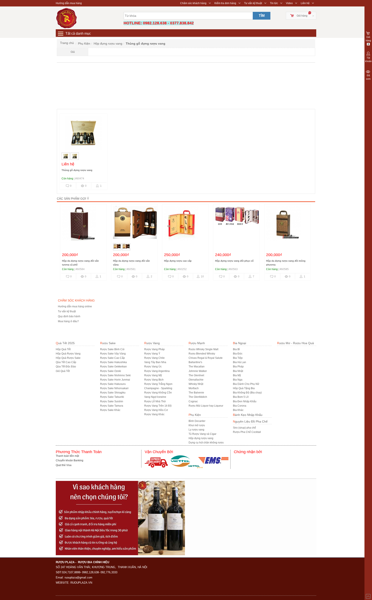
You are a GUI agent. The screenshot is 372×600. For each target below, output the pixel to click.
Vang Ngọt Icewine (155, 396)
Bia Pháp (238, 366)
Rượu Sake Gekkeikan (113, 366)
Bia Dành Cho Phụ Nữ (246, 383)
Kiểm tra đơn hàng (225, 3)
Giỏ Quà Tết (63, 371)
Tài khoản (368, 59)
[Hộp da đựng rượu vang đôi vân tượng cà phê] (83, 224)
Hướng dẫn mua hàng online (75, 306)
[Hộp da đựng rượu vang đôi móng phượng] (287, 224)
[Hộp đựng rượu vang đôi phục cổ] (237, 224)
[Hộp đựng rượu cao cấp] (185, 224)
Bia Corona (239, 405)
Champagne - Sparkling (158, 388)
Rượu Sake (108, 343)
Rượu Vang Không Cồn (158, 392)
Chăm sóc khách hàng (193, 3)
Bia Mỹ (237, 375)
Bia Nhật (238, 371)
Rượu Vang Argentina (157, 371)
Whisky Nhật (196, 383)
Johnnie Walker (198, 371)
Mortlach (194, 388)
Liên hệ (305, 3)
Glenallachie (196, 379)
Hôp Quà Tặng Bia (244, 388)
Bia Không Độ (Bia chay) (247, 392)
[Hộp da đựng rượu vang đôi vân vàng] (135, 224)
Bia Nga (237, 379)
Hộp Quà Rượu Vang (68, 353)
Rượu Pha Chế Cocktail (247, 432)
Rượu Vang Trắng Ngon (158, 383)
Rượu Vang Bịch (154, 379)
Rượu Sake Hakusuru (113, 383)
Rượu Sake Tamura (111, 405)
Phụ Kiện (195, 415)
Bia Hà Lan (239, 362)
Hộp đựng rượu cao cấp (178, 261)
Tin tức (274, 3)
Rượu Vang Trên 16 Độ (158, 405)
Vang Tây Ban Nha (155, 362)
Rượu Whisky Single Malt (203, 349)
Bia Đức (237, 353)
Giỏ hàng (302, 15)
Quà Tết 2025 (65, 343)
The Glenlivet (196, 375)
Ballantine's (195, 362)
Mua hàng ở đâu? (68, 321)
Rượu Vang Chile (154, 357)
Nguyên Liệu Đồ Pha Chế (250, 421)
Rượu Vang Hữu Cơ (156, 410)
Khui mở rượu (197, 425)
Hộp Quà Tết (63, 349)
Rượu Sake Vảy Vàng (113, 353)
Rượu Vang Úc (153, 366)
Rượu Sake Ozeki (110, 371)
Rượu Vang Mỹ (153, 375)
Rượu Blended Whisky (202, 353)
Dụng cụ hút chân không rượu (206, 442)
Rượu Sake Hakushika (113, 362)
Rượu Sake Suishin (111, 401)
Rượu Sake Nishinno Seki (115, 375)
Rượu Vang (152, 343)
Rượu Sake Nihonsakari (114, 388)
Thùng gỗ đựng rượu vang (77, 170)
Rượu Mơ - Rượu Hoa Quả (295, 343)
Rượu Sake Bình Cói (112, 349)
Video (289, 3)
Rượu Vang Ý (152, 353)
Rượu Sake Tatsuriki (112, 396)
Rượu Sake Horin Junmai (115, 379)
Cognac (193, 401)
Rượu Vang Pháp (154, 349)
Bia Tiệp (238, 357)
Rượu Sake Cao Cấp (112, 357)
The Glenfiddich (198, 396)
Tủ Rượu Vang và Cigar (202, 433)
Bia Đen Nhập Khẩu (244, 401)
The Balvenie (196, 392)
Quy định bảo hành (69, 316)
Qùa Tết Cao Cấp (66, 362)
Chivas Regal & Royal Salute (206, 357)
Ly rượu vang (196, 429)
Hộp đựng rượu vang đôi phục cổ (234, 261)
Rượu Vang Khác (154, 414)
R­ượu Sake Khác (110, 410)
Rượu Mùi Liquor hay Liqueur (206, 405)
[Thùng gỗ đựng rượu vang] (83, 133)
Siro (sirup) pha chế (244, 427)
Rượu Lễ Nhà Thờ (155, 401)
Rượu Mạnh (197, 343)
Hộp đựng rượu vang (201, 438)
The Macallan (197, 366)
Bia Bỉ (236, 349)
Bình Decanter (197, 421)
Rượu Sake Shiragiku (113, 392)
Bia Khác (238, 410)
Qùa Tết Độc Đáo (66, 366)
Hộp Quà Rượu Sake (68, 357)
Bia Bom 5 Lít (240, 396)
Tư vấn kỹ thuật (253, 3)
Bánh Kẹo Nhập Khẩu (247, 415)
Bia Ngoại (239, 343)
